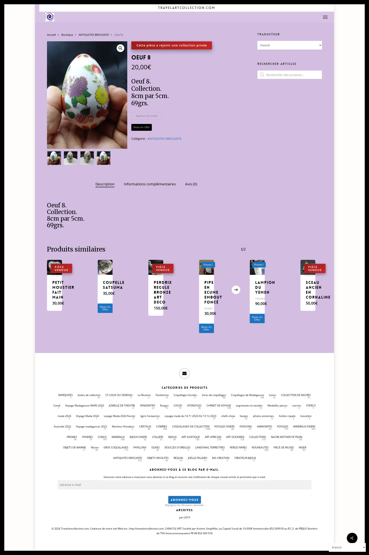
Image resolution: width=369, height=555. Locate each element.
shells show (228, 416)
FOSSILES (282, 426)
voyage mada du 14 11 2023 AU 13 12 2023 (190, 416)
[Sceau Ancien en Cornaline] (307, 267)
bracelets (306, 416)
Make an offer (141, 127)
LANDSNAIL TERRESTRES (210, 447)
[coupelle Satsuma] (105, 267)
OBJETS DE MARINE (74, 447)
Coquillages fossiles (185, 395)
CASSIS (178, 405)
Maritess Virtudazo (123, 426)
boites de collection (89, 395)
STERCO (311, 405)
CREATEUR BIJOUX (245, 458)
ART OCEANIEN (235, 437)
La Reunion (144, 395)
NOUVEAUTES (260, 447)
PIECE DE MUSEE (284, 447)
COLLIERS (157, 437)
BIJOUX (172, 437)
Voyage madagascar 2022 (91, 426)
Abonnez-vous (185, 500)
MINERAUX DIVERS (304, 426)
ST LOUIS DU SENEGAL (119, 395)
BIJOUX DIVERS (138, 437)
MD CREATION (220, 458)
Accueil (51, 35)
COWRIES (161, 426)
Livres (272, 395)
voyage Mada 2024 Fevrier (119, 416)
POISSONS (246, 426)
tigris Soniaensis (150, 416)
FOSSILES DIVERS (224, 426)
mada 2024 (64, 416)
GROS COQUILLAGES (116, 447)
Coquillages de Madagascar (247, 395)
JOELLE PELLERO (197, 458)
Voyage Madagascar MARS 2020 (84, 405)
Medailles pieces (277, 405)
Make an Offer (105, 308)
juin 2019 (184, 517)
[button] (325, 17)
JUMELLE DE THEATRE (122, 405)
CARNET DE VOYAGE (218, 405)
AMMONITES (264, 426)
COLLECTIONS (257, 437)
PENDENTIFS (147, 405)
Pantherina (162, 395)
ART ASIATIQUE (191, 437)
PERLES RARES (238, 447)
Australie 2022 (62, 426)
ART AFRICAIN (213, 437)
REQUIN (178, 458)
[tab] (105, 184)
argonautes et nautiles (249, 405)
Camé (56, 405)
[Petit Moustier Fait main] (54, 267)
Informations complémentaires (150, 184)
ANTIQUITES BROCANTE (94, 35)
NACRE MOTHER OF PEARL (287, 437)
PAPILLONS (139, 447)
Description (104, 184)
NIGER (302, 447)
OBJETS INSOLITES (158, 458)
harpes (244, 416)
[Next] (236, 290)
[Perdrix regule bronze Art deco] (155, 267)
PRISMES (72, 437)
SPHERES (87, 437)
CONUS (102, 437)
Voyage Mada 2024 (87, 416)
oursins (296, 405)
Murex (95, 447)
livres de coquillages (214, 395)
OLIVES (155, 447)
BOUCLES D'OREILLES (177, 447)
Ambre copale (287, 416)
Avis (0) (191, 184)
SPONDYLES (194, 405)
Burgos (164, 405)
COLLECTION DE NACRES (296, 395)
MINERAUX (118, 437)
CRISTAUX (145, 426)
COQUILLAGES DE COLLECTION (190, 426)
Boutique (67, 35)
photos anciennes (263, 416)
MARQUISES (65, 395)
